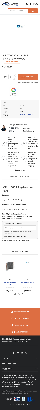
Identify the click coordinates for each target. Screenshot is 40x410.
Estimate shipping (26, 114)
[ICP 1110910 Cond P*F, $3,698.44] (10, 267)
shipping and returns (21, 384)
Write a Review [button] (12, 62)
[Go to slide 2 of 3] (19, 294)
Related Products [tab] (20, 251)
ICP (21, 102)
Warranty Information (20, 176)
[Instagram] (22, 353)
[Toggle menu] (5, 10)
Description (20, 170)
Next (35, 273)
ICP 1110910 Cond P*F (10, 283)
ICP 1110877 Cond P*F (27, 283)
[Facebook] (14, 353)
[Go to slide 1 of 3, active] (15, 294)
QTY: (6, 77)
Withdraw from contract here (12, 391)
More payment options (28, 82)
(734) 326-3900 (13, 130)
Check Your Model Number (14, 224)
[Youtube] (18, 353)
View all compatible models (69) (15, 240)
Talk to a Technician (28, 130)
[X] (26, 353)
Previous (3, 273)
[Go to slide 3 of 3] (22, 294)
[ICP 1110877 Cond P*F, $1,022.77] (27, 267)
